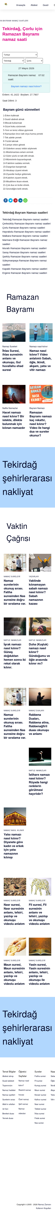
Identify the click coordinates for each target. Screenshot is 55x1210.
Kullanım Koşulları (43, 1208)
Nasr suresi (39, 1104)
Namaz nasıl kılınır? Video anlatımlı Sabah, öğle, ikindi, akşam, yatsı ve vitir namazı (41, 360)
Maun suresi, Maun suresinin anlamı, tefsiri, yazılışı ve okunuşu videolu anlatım (14, 974)
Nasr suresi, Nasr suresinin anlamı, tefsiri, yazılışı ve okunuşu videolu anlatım (14, 914)
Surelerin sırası (8, 1099)
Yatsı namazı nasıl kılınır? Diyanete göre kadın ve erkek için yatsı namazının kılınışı (14, 845)
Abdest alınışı (7, 1076)
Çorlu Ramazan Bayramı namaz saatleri (23, 227)
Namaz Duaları (36, 710)
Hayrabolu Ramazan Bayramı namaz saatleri (26, 231)
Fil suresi (38, 1080)
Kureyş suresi (40, 1085)
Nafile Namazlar (10, 408)
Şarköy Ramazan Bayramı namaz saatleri (24, 256)
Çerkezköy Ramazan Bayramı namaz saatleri (26, 223)
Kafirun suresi (40, 1099)
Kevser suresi (40, 1094)
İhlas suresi (39, 1113)
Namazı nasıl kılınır (39, 346)
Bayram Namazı (37, 408)
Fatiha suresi (40, 1076)
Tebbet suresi (40, 1108)
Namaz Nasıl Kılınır (14, 830)
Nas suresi (39, 1122)
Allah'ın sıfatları (8, 1104)
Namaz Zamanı (44, 1204)
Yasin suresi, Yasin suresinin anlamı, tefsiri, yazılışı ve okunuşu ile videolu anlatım (39, 974)
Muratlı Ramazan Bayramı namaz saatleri (24, 248)
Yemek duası (7, 1118)
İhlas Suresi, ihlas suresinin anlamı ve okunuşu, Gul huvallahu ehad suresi (12, 360)
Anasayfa (20, 5)
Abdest (34, 5)
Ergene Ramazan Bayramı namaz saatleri (24, 273)
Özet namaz (24, 1099)
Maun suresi (40, 1090)
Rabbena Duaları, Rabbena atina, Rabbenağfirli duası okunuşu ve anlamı (39, 724)
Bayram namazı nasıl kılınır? (26, 86)
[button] (20, 5)
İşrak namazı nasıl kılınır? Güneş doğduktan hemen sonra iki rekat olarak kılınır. (15, 655)
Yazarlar (34, 576)
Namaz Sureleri (9, 346)
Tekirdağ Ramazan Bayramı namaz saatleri (25, 219)
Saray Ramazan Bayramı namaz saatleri (24, 252)
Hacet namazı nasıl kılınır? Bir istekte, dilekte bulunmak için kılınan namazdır (13, 420)
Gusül (45, 5)
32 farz (5, 1108)
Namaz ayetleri (8, 1094)
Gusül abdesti (8, 1080)
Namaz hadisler (9, 1090)
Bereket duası (8, 1113)
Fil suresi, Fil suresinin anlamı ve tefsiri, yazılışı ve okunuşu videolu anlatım (39, 914)
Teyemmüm (7, 1085)
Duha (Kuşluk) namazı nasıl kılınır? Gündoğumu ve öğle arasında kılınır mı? (39, 653)
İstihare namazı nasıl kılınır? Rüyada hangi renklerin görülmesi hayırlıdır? (39, 784)
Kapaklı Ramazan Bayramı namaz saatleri (24, 269)
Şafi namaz (23, 1104)
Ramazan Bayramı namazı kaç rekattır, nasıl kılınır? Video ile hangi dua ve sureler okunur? (41, 423)
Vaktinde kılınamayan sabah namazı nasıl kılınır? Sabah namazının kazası (38, 592)
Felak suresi (40, 1118)
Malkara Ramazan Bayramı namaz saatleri (25, 236)
